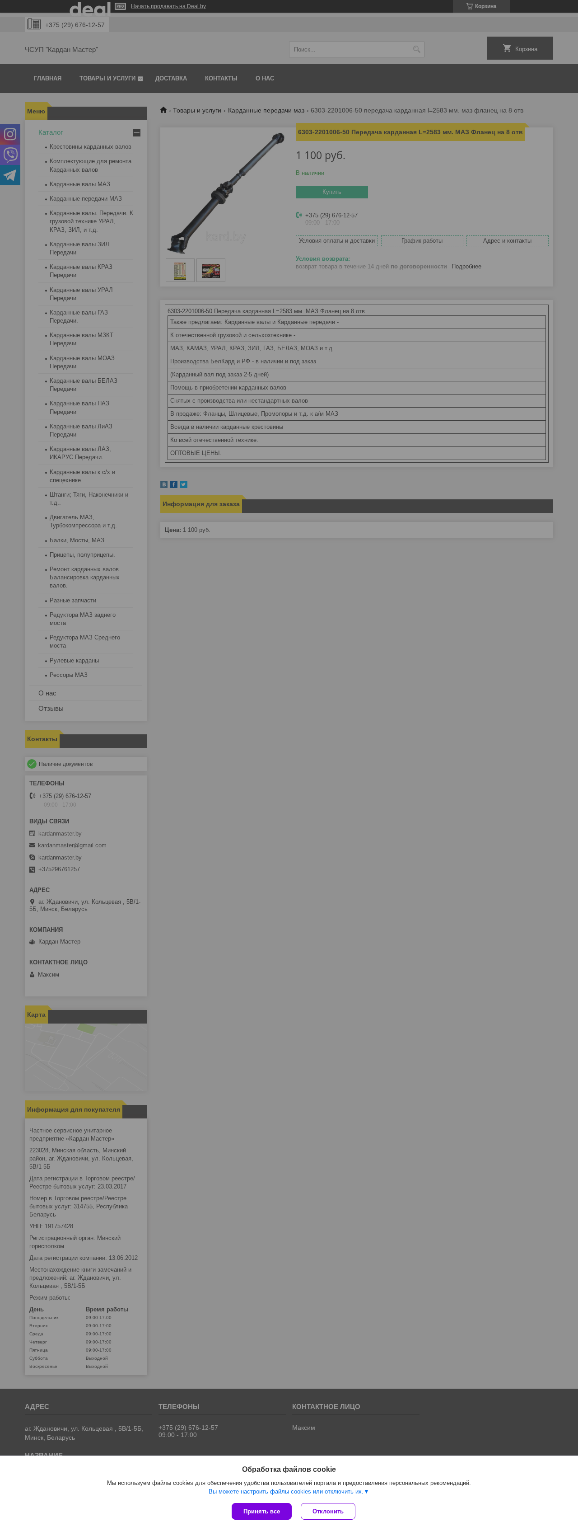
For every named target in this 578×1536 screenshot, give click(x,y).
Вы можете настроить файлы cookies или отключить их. (286, 1491)
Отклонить (328, 1511)
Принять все (261, 1511)
